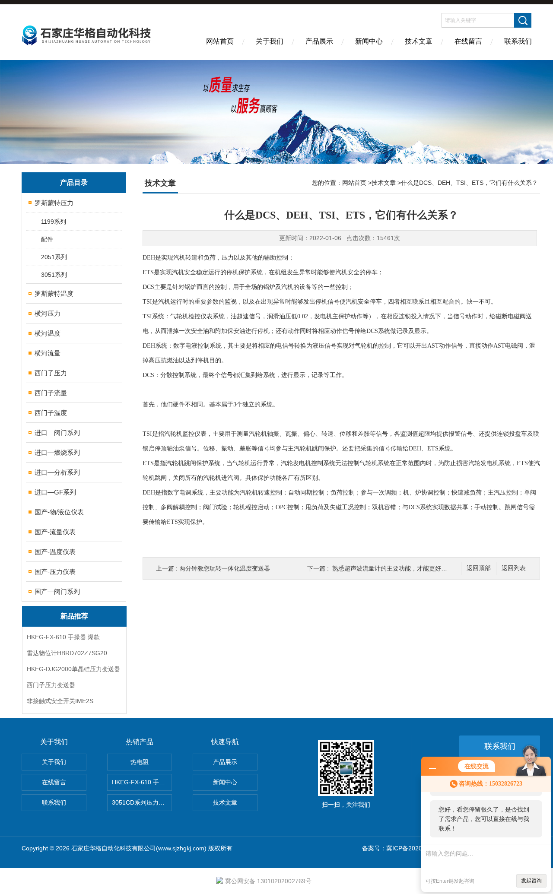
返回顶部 (479, 568)
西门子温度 (51, 412)
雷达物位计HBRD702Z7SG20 (67, 653)
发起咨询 (531, 881)
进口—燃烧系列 (57, 452)
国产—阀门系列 (57, 591)
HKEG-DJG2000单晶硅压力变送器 (73, 669)
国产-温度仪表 (55, 551)
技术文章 (418, 41)
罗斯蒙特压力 (54, 202)
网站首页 (220, 41)
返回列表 (514, 568)
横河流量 (47, 353)
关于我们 (269, 41)
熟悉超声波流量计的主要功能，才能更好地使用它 (398, 568)
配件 (47, 239)
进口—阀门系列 (57, 432)
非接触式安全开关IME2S (60, 700)
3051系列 (54, 274)
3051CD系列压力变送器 (142, 802)
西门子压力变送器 (51, 685)
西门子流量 (51, 392)
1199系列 (53, 221)
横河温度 (47, 333)
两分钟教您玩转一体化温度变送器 (224, 568)
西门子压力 (51, 373)
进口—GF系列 (55, 492)
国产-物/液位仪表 (59, 512)
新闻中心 (369, 41)
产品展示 (319, 41)
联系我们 (518, 41)
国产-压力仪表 (55, 571)
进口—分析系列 (57, 472)
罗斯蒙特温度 (54, 293)
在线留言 (468, 41)
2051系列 (54, 257)
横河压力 (47, 313)
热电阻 (139, 761)
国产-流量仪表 (55, 532)
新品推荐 (74, 616)
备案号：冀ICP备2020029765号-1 (408, 848)
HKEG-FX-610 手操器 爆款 (63, 637)
